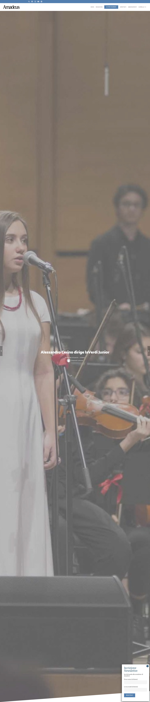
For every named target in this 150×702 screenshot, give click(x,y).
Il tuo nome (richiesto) (131, 679)
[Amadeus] (11, 7)
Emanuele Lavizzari (77, 360)
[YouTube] (38, 1)
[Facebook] (32, 1)
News (83, 357)
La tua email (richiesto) (131, 686)
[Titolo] (41, 1)
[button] (145, 7)
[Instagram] (35, 1)
